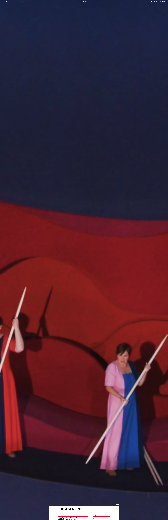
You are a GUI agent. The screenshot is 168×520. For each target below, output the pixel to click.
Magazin (146, 1)
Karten (7, 1)
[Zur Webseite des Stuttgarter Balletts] (157, 1)
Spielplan (3, 1)
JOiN (17, 1)
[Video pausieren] (118, 504)
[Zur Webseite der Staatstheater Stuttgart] (164, 1)
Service (11, 1)
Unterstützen (141, 1)
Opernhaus (94, 518)
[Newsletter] (154, 1)
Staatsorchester (22, 1)
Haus (14, 1)
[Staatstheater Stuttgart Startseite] (84, 2)
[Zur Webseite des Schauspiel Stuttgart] (160, 1)
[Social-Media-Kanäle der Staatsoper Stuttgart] (151, 1)
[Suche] (152, 1)
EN (149, 1)
